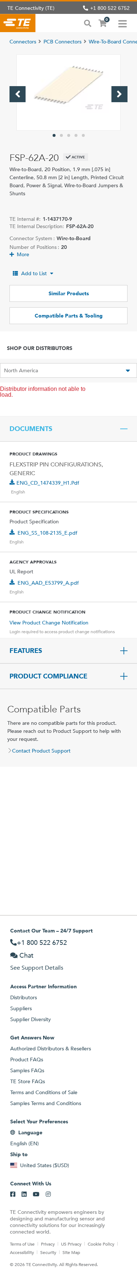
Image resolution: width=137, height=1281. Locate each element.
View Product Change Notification (48, 622)
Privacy (48, 1244)
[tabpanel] (68, 92)
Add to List (34, 273)
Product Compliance (48, 676)
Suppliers (21, 1008)
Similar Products (69, 293)
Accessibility (22, 1252)
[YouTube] (36, 1194)
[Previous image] (17, 94)
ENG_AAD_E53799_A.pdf (48, 583)
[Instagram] (48, 1194)
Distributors (23, 997)
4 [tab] (76, 135)
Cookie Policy (101, 1244)
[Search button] (87, 23)
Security (48, 1252)
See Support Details (36, 968)
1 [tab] (54, 135)
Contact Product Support (41, 750)
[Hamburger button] (122, 23)
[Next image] (119, 94)
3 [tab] (68, 135)
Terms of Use (22, 1244)
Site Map (71, 1252)
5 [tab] (83, 135)
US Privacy (71, 1244)
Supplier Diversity (30, 1019)
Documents (30, 429)
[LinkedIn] (24, 1194)
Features (25, 651)
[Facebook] (12, 1194)
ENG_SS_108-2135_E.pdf (47, 533)
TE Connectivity (17, 23)
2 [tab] (61, 135)
